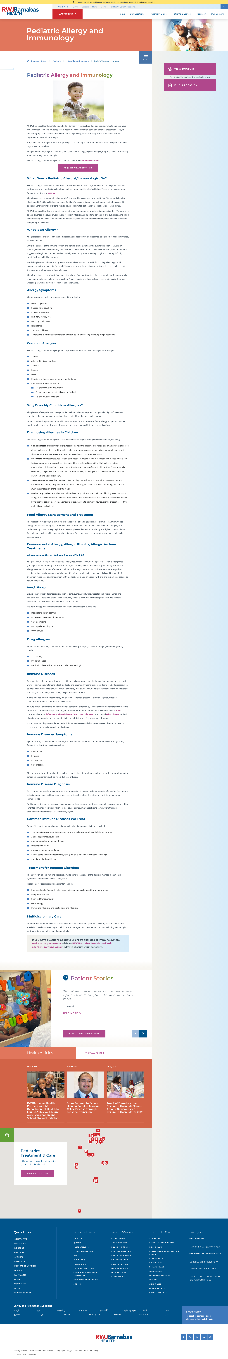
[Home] (26, 11)
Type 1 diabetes (85, 714)
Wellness (154, 1280)
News (94, 7)
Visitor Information (121, 1255)
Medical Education (25, 1266)
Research (19, 1261)
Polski (67, 1314)
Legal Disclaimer (74, 1350)
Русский (118, 1314)
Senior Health (156, 1271)
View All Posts (94, 1053)
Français (82, 1310)
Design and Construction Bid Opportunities (204, 1278)
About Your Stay (119, 1243)
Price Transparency (121, 1251)
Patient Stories (23, 1293)
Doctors (19, 1248)
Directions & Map (119, 1260)
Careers (85, 7)
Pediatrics (57, 61)
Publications (80, 1264)
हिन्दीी (145, 1310)
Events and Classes (83, 1251)
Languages (20, 1275)
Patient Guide (118, 1277)
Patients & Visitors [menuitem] (182, 14)
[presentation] (104, 1002)
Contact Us (20, 1239)
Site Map (78, 1284)
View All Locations (37, 1173)
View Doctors (184, 69)
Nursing (19, 1270)
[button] (224, 6)
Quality (77, 1243)
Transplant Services (159, 1275)
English (18, 1310)
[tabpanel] (25, 1008)
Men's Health (155, 1247)
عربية (38, 1310)
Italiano (168, 1310)
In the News (79, 1260)
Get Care (19, 1252)
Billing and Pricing (121, 1247)
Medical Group (118, 1273)
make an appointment (46, 943)
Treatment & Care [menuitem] (159, 14)
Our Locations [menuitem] (137, 14)
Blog (17, 1288)
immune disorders (90, 160)
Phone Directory (119, 1264)
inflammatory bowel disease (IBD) (61, 714)
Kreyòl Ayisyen (129, 1310)
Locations (20, 1243)
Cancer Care (155, 1238)
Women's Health (157, 1288)
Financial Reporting (84, 1268)
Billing (103, 7)
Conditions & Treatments (78, 61)
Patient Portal (118, 1238)
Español (143, 1314)
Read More (70, 1013)
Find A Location (185, 85)
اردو (166, 1314)
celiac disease (112, 714)
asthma (51, 193)
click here (207, 1319)
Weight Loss (155, 1284)
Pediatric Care (156, 1267)
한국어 (17, 1314)
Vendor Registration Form (202, 1268)
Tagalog (61, 1310)
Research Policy (91, 1350)
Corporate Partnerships (86, 1280)
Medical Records (119, 1268)
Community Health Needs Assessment (86, 1274)
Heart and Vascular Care (161, 1243)
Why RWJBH (63, 7)
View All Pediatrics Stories (84, 1034)
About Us (78, 1238)
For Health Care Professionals (123, 7)
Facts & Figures (81, 1247)
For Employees (196, 1238)
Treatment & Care (38, 61)
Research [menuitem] (201, 14)
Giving (75, 7)
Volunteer (20, 1284)
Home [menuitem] (122, 14)
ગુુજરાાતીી (104, 1310)
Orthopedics (155, 1263)
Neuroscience (156, 1258)
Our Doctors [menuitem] (217, 14)
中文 (41, 1314)
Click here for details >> (146, 2)
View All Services (158, 1292)
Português (94, 1314)
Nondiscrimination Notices (41, 1350)
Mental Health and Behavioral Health (164, 1252)
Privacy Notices (20, 1350)
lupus (118, 710)
